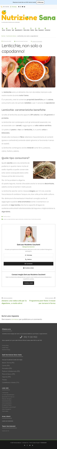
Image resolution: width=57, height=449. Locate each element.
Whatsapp (40, 2)
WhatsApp (14, 6)
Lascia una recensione (7, 421)
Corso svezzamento (7, 403)
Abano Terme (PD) (8, 363)
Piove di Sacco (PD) (8, 374)
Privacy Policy (5, 345)
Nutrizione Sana (11, 36)
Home (3, 30)
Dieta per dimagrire (6, 398)
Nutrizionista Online (6, 401)
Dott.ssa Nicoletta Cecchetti (28, 245)
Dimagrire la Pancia (6, 405)
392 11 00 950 (6, 6)
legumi (17, 219)
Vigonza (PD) (6, 377)
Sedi (13, 30)
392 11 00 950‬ (30, 337)
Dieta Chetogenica (6, 409)
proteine (39, 219)
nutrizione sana (27, 219)
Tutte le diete (5, 411)
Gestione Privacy (6, 349)
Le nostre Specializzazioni (8, 394)
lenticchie (21, 219)
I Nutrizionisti (5, 392)
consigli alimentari (11, 219)
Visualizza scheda (28, 283)
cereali (4, 219)
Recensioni (41, 30)
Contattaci (47, 30)
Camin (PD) (6, 365)
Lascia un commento (37, 41)
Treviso (4, 380)
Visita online (26, 30)
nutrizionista (34, 219)
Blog (36, 30)
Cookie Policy (5, 347)
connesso (15, 319)
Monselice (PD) (7, 368)
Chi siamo (8, 30)
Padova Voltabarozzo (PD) (11, 371)
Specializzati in (18, 30)
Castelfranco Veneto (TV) (10, 382)
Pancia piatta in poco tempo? (9, 407)
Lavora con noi (5, 430)
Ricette (32, 30)
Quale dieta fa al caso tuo (8, 396)
